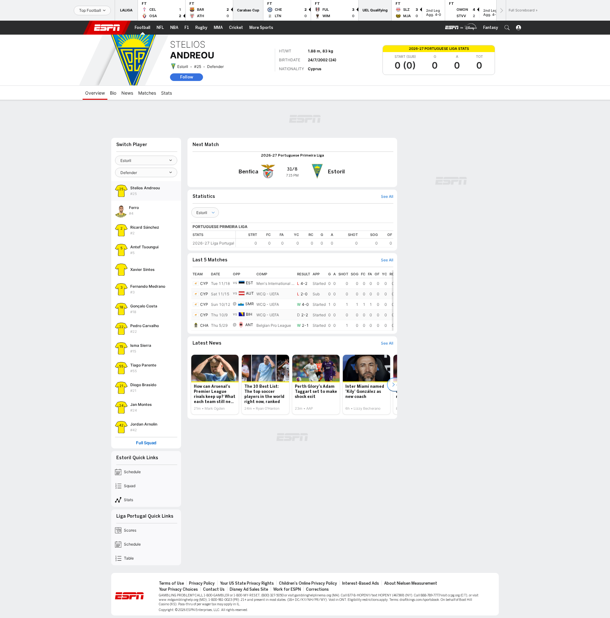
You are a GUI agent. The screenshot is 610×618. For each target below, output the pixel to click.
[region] (314, 239)
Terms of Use (171, 583)
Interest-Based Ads (360, 583)
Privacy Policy (202, 583)
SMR (249, 303)
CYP (204, 283)
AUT (250, 293)
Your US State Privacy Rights (247, 583)
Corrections (317, 589)
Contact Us (214, 589)
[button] (507, 27)
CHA (204, 325)
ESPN (107, 28)
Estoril (182, 66)
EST (249, 282)
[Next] (501, 10)
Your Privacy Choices (178, 589)
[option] (215, 384)
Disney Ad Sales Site (249, 589)
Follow (186, 77)
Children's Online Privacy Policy (308, 583)
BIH (249, 314)
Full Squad (146, 442)
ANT (249, 324)
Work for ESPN (287, 589)
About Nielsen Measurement (410, 583)
